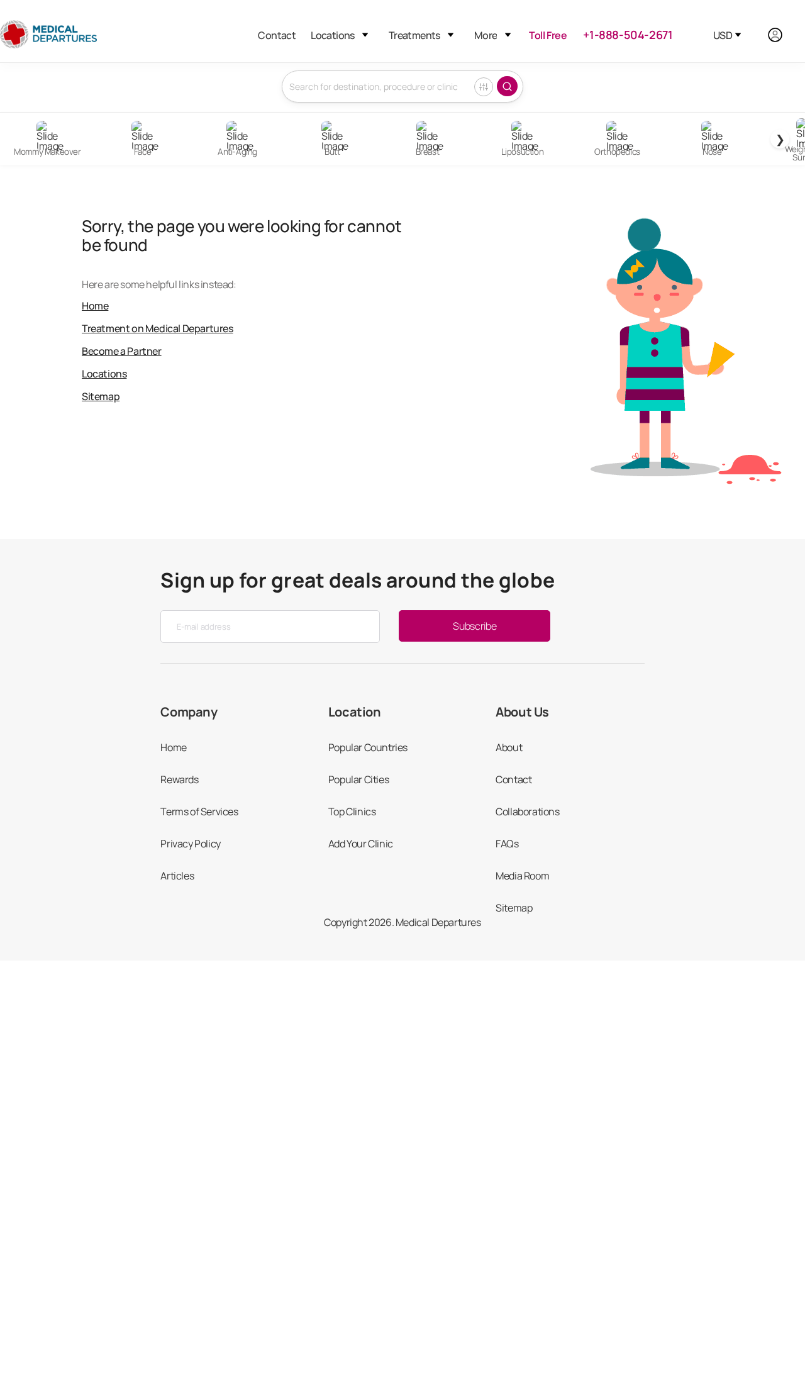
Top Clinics (352, 811)
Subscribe (474, 626)
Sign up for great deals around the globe (357, 580)
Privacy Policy (190, 844)
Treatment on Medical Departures (157, 328)
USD (722, 35)
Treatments (414, 35)
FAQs (507, 844)
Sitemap (100, 396)
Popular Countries (368, 747)
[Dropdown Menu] (365, 35)
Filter (483, 86)
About (509, 747)
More (485, 35)
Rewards (179, 779)
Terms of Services (199, 811)
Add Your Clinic (360, 844)
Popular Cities (358, 779)
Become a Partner (122, 351)
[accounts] (782, 35)
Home (95, 305)
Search (507, 86)
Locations (333, 35)
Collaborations (527, 811)
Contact (277, 35)
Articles (177, 876)
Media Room (522, 876)
